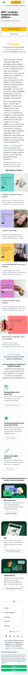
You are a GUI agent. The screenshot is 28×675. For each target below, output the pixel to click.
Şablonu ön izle (14, 34)
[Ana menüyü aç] (24, 2)
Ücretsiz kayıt (16, 2)
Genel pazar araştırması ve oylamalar (15, 5)
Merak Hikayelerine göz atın (13, 551)
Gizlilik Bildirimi (17, 661)
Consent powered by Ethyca (19, 672)
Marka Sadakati (13, 145)
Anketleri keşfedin (11, 438)
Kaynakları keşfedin (11, 513)
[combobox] (14, 631)
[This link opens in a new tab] (6, 636)
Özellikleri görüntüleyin (12, 405)
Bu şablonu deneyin (14, 29)
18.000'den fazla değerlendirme (14, 49)
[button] (14, 608)
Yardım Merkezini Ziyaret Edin (14, 588)
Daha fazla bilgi (10, 469)
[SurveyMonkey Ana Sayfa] (4, 2)
